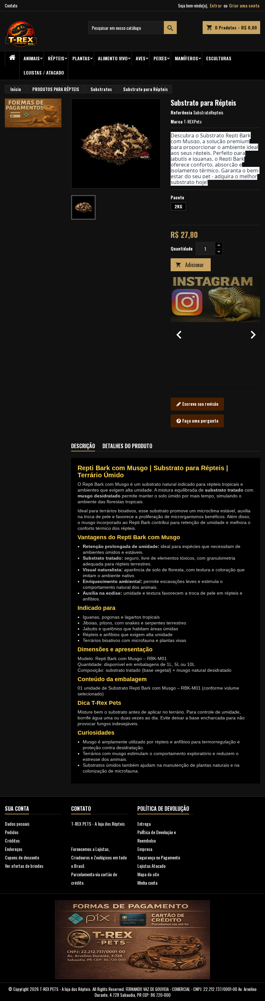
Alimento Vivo (113, 58)
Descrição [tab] (83, 446)
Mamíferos (186, 58)
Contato (11, 5)
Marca (177, 121)
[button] (177, 331)
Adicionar (189, 265)
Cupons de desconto (22, 857)
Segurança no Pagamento (158, 857)
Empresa (144, 848)
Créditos (12, 840)
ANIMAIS (32, 58)
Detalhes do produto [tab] (127, 446)
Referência (181, 112)
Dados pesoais (17, 823)
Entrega (144, 823)
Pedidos (11, 832)
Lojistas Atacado (151, 865)
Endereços (13, 848)
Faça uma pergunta (199, 420)
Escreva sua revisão (199, 404)
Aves (140, 58)
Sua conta (17, 808)
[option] (215, 331)
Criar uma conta (244, 5)
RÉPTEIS (56, 58)
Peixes (160, 58)
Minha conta (147, 882)
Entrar (216, 5)
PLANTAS (81, 58)
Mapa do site (148, 874)
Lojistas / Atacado (44, 72)
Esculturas (218, 58)
